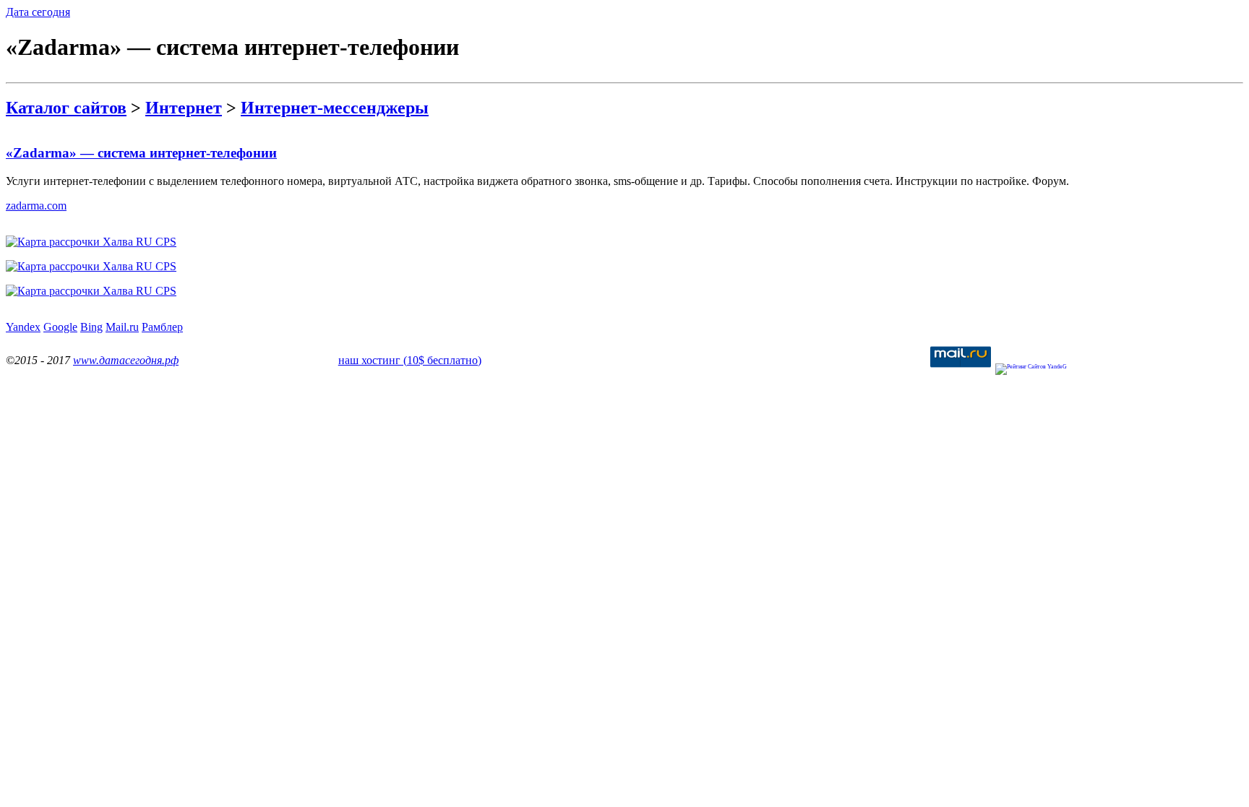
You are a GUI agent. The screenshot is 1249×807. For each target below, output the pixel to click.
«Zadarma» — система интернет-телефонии (141, 152)
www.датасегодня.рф (126, 360)
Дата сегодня (38, 12)
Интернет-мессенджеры (335, 107)
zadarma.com (36, 205)
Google (60, 327)
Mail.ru (122, 327)
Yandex (23, 327)
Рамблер (162, 327)
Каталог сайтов (66, 107)
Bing (91, 327)
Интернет (183, 107)
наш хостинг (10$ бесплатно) (409, 360)
